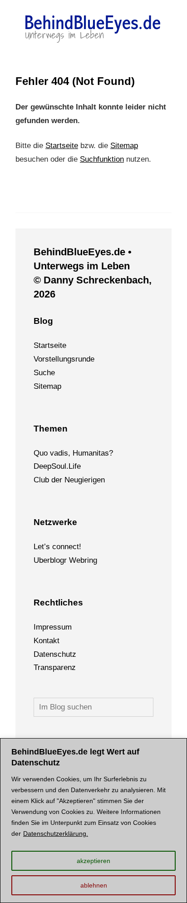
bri (84, 560)
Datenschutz (55, 654)
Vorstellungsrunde (64, 359)
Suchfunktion (102, 159)
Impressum (53, 627)
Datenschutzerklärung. (55, 833)
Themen (51, 428)
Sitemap (124, 145)
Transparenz (55, 667)
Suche (44, 372)
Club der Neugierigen (69, 480)
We (74, 560)
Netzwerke (55, 522)
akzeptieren (93, 860)
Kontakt (46, 640)
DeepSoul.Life (57, 466)
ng (93, 560)
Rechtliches (58, 602)
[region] (93, 820)
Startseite (61, 145)
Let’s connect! (57, 546)
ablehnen (93, 885)
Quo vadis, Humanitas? (73, 453)
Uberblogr (50, 560)
